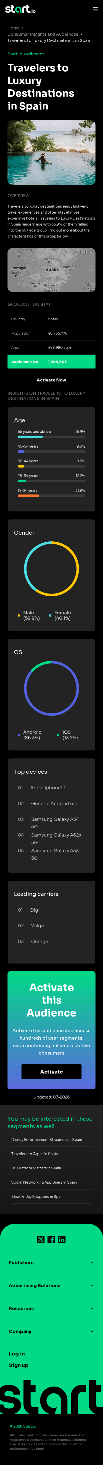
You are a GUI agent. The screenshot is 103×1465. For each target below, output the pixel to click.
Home (14, 28)
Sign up (18, 1365)
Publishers (21, 1262)
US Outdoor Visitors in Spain (36, 1168)
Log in (17, 1354)
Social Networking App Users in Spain (44, 1182)
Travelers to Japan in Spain (34, 1154)
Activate (51, 1072)
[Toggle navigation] (94, 9)
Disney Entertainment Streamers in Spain (46, 1139)
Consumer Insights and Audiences (43, 34)
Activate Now (51, 380)
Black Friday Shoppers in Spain (37, 1196)
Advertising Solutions (34, 1285)
